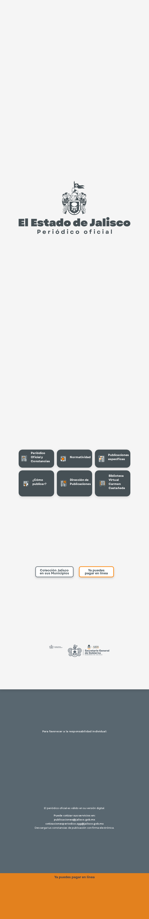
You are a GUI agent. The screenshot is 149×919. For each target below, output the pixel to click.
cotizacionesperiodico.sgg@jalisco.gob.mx (74, 823)
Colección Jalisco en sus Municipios (54, 571)
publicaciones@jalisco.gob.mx (74, 819)
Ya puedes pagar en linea (74, 877)
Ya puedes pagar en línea (96, 571)
